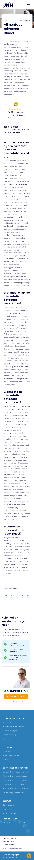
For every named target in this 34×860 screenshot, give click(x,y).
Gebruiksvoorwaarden (10, 838)
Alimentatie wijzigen (10, 731)
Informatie (6, 739)
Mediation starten (9, 722)
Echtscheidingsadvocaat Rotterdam (15, 776)
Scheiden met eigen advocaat (13, 726)
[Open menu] (28, 4)
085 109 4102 (7, 809)
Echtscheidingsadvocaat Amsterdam (16, 772)
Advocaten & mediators (11, 755)
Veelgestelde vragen (10, 735)
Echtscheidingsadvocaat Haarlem (15, 780)
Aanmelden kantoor (10, 813)
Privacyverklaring (8, 841)
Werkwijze (6, 759)
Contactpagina (8, 805)
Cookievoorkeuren (8, 844)
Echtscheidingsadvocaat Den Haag (15, 789)
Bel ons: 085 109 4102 (16, 696)
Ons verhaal (7, 751)
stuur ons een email (17, 701)
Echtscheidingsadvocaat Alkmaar (15, 784)
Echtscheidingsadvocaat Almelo (14, 793)
